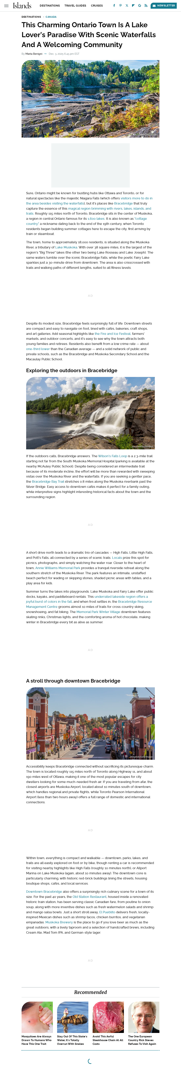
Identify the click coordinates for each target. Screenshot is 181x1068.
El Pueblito (107, 912)
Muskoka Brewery (59, 922)
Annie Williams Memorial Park (57, 568)
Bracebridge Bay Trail (48, 481)
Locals (117, 557)
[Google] (139, 6)
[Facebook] (114, 6)
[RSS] (146, 6)
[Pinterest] (120, 6)
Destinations (50, 5)
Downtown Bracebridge (44, 891)
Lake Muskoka (66, 247)
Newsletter (166, 5)
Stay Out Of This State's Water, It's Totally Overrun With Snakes (72, 1040)
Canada (51, 16)
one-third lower (38, 349)
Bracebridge (123, 203)
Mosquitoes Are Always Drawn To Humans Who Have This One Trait (36, 1040)
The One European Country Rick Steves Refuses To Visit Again (142, 1040)
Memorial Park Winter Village (98, 612)
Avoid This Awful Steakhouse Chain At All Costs (108, 1040)
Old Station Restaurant (89, 897)
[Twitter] (127, 6)
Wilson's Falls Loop (112, 456)
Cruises (97, 5)
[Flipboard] (133, 6)
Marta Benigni (33, 53)
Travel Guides (75, 5)
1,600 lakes (96, 218)
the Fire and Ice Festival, (113, 334)
